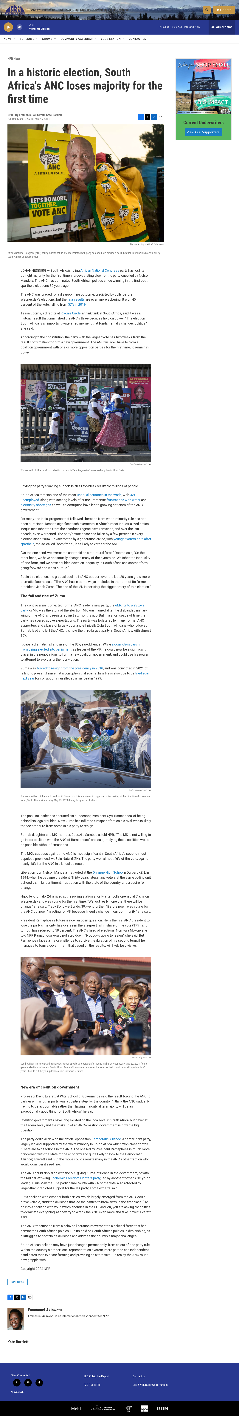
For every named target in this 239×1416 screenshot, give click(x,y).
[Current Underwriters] (203, 86)
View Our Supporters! (204, 132)
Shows (47, 38)
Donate (226, 10)
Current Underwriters (203, 122)
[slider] (25, 27)
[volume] (19, 27)
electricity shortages (36, 505)
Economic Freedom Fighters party (75, 1178)
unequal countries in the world (99, 495)
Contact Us (137, 38)
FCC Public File (92, 1384)
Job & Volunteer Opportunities (150, 1384)
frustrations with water (123, 500)
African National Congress (99, 270)
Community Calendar (76, 38)
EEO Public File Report (96, 1376)
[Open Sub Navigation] (14, 38)
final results (76, 299)
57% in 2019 (77, 304)
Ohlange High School (108, 872)
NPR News (14, 58)
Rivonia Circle (71, 313)
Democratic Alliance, (106, 1139)
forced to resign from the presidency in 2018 (70, 668)
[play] (8, 27)
